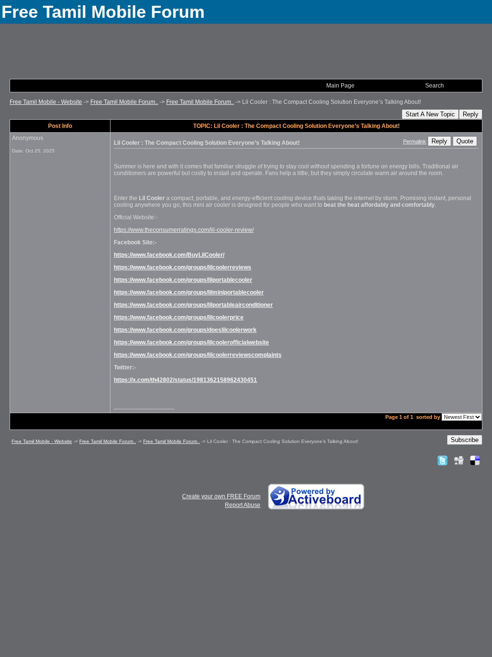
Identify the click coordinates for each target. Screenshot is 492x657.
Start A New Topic (430, 114)
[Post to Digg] (459, 460)
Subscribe (465, 439)
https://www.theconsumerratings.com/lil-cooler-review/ (184, 230)
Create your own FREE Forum (221, 496)
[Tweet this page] (442, 460)
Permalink (414, 141)
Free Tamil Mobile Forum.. (124, 102)
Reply (471, 114)
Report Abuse (242, 505)
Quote (464, 141)
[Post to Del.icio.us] (474, 460)
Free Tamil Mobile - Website (46, 102)
